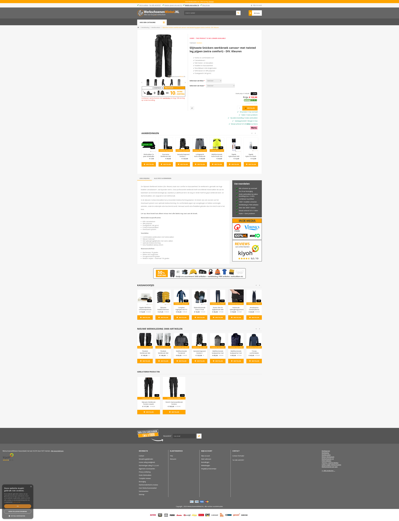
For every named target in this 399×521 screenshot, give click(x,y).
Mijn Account (257, 5)
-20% (149, 301)
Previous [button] (143, 82)
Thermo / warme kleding (330, 463)
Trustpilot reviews (145, 478)
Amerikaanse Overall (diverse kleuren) (254, 309)
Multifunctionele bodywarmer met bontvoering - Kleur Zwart (218, 354)
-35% (185, 301)
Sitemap (141, 494)
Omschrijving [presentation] (144, 178)
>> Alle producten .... (328, 471)
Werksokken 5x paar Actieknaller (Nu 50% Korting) (148, 157)
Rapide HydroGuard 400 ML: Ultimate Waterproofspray (234, 157)
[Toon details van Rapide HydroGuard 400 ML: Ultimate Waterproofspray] (234, 144)
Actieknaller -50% (147, 144)
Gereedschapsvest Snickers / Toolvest (182, 156)
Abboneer (199, 436)
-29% (258, 301)
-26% (254, 93)
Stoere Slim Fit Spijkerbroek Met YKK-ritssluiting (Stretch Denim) (218, 310)
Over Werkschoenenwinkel (148, 488)
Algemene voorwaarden (147, 469)
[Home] (138, 27)
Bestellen (251, 108)
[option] (148, 82)
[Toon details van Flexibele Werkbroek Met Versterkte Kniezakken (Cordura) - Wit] (163, 341)
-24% (220, 147)
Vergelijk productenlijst (208, 469)
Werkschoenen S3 (328, 459)
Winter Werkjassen (328, 457)
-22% (186, 147)
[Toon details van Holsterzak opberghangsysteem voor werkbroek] (236, 297)
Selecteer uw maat (197, 86)
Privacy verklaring (144, 472)
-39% (167, 301)
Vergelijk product (192, 108)
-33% (254, 147)
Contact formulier (238, 456)
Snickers (199, 43)
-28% (240, 301)
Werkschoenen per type (330, 467)
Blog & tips (206, 5)
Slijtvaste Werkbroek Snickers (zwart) (148, 403)
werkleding (166, 98)
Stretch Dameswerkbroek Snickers (174, 403)
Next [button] (183, 82)
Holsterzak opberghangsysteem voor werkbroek (236, 309)
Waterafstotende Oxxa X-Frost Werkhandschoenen (199, 309)
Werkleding (325, 453)
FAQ (171, 456)
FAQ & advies (143, 5)
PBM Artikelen (326, 461)
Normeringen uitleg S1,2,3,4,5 (149, 465)
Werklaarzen (326, 451)
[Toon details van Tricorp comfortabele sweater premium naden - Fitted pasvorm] (254, 341)
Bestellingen (205, 462)
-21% (156, 395)
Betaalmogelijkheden (146, 459)
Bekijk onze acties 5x (192, 5)
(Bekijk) (211, 2)
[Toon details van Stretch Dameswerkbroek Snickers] (174, 388)
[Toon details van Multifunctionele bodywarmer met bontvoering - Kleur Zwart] (217, 341)
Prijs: (245, 97)
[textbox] (210, 13)
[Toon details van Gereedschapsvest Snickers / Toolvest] (183, 144)
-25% (169, 147)
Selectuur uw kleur (197, 81)
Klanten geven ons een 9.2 (173, 5)
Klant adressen (206, 459)
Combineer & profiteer (165, 150)
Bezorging (142, 482)
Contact (141, 456)
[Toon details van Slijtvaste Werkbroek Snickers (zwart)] (148, 388)
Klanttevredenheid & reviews (148, 485)
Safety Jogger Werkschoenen (331, 465)
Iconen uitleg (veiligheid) (147, 462)
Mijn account (205, 456)
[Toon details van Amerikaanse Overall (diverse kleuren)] (254, 297)
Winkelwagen (205, 465)
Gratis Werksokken (145, 475)
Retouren (173, 459)
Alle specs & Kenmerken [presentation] (162, 178)
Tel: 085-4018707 (155, 5)
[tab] (144, 178)
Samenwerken (143, 491)
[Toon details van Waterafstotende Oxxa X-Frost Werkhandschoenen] (199, 297)
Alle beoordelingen (57, 451)
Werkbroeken (326, 455)
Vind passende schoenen (238, 13)
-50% (152, 147)
